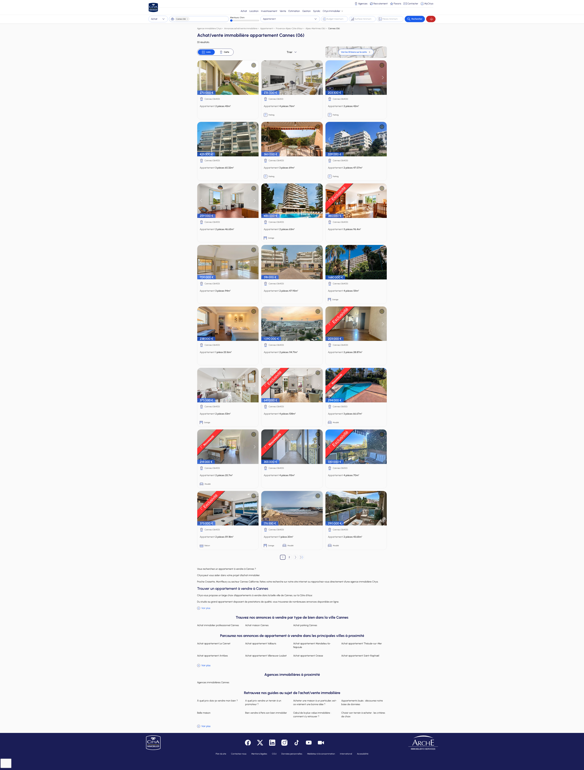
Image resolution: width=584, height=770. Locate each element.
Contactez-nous (238, 754)
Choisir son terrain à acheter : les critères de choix (363, 714)
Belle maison (203, 712)
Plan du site (221, 754)
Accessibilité (362, 754)
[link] (356, 52)
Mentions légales (259, 754)
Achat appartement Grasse (308, 655)
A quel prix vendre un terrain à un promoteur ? (263, 702)
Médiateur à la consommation (321, 754)
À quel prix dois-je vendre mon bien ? (217, 700)
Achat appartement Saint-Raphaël (360, 655)
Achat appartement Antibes (212, 655)
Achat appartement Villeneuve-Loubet (266, 655)
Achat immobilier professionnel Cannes (218, 625)
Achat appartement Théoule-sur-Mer (361, 643)
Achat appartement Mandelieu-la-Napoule (312, 645)
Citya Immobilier (331, 11)
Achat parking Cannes (305, 625)
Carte (226, 52)
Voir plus (205, 608)
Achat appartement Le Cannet (213, 643)
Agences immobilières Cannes (213, 682)
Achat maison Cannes (257, 625)
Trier (289, 52)
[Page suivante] (295, 557)
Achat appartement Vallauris (260, 643)
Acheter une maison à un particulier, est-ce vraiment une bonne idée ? (315, 702)
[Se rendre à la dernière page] (301, 557)
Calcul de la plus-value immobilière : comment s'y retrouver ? (312, 714)
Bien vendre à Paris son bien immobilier (266, 712)
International (346, 754)
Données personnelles (291, 754)
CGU (274, 754)
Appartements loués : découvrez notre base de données (362, 702)
